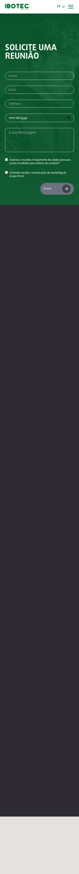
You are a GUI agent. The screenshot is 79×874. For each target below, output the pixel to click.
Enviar (48, 188)
